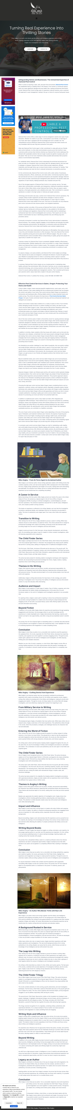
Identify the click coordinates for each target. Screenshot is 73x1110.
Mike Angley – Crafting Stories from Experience (36, 692)
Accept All (14, 1106)
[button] (36, 18)
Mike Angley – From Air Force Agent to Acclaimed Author (40, 480)
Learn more (30, 49)
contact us (44, 49)
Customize (9, 1103)
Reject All (19, 1103)
